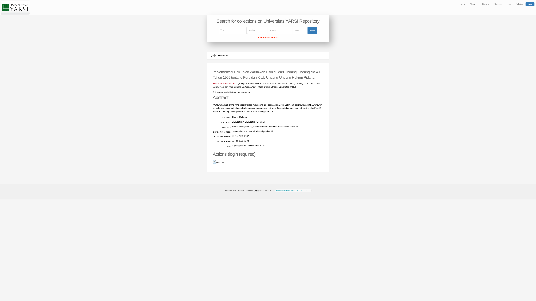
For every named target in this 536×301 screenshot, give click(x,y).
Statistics (498, 4)
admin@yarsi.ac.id (264, 131)
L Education (237, 122)
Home (462, 4)
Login (529, 4)
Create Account (222, 55)
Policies (519, 4)
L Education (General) (255, 122)
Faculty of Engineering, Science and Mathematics (254, 126)
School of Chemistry (288, 126)
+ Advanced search (268, 37)
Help (509, 4)
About (472, 4)
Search (312, 30)
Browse (485, 4)
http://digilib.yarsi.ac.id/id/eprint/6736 (248, 146)
